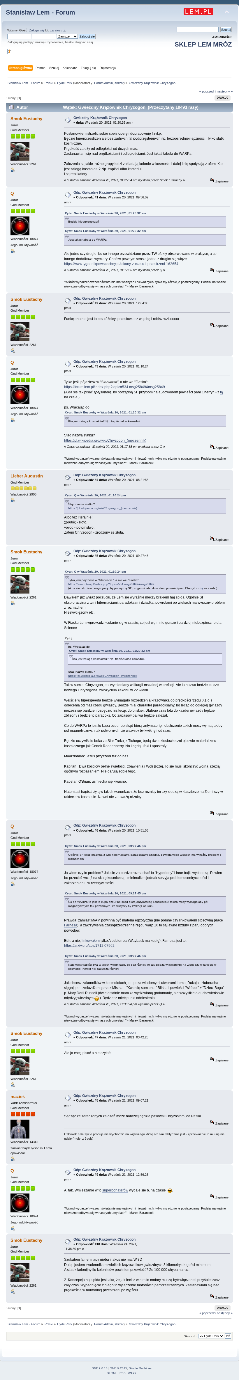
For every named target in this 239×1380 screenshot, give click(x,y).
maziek (17, 1096)
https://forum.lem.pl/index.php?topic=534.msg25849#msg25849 (114, 387)
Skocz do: (190, 1336)
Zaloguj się (36, 30)
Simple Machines (140, 1368)
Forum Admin (103, 83)
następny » (225, 91)
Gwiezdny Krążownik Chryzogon (100, 118)
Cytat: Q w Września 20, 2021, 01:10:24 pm (95, 495)
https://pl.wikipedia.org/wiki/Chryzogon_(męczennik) (105, 440)
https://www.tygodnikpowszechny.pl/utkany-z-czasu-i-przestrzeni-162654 (121, 264)
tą (221, 392)
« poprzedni (207, 91)
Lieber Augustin (26, 475)
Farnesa (70, 925)
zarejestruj (57, 30)
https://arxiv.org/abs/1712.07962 (89, 946)
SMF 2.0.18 (100, 1368)
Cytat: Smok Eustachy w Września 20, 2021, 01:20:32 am (105, 213)
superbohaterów (115, 1190)
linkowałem (91, 941)
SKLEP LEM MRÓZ (203, 44)
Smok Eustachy (26, 118)
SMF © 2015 (118, 1368)
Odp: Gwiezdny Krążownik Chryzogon (104, 193)
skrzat (119, 83)
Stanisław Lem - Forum (40, 12)
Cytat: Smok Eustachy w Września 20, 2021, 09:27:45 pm (105, 846)
